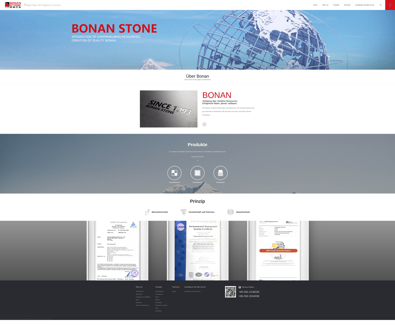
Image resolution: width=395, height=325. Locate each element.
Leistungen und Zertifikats (143, 297)
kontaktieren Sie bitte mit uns (364, 5)
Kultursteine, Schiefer (161, 305)
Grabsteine (158, 311)
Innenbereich (159, 294)
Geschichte (139, 294)
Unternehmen (139, 291)
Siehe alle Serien (197, 157)
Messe (174, 291)
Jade (156, 308)
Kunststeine (158, 302)
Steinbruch (139, 302)
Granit (157, 297)
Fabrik (137, 300)
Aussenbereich (159, 291)
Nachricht (347, 5)
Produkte (336, 5)
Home (315, 5)
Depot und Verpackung (142, 305)
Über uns (325, 5)
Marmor (157, 300)
